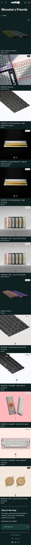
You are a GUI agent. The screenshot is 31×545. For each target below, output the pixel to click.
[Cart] (29, 2)
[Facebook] (12, 542)
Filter (4, 15)
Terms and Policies (15, 538)
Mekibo (18, 535)
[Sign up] (27, 527)
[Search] (6, 2)
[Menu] (2, 2)
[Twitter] (18, 542)
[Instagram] (15, 542)
